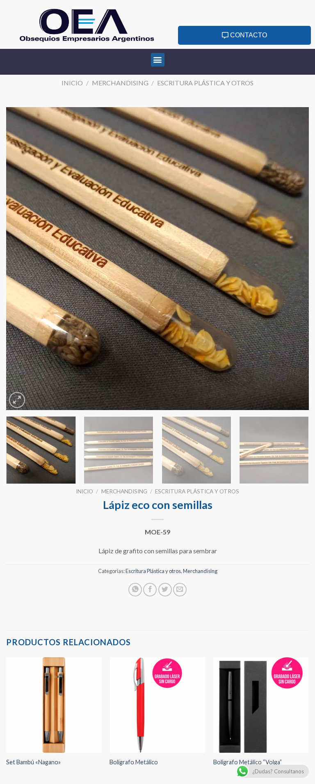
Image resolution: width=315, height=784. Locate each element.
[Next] (292, 258)
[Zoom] (17, 400)
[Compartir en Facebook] (150, 589)
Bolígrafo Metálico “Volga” (247, 762)
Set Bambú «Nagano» (33, 762)
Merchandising (120, 83)
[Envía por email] (180, 589)
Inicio (72, 83)
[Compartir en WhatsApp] (135, 589)
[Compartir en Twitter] (165, 589)
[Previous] (22, 258)
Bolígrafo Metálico (134, 762)
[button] (157, 59)
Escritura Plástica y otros (205, 83)
